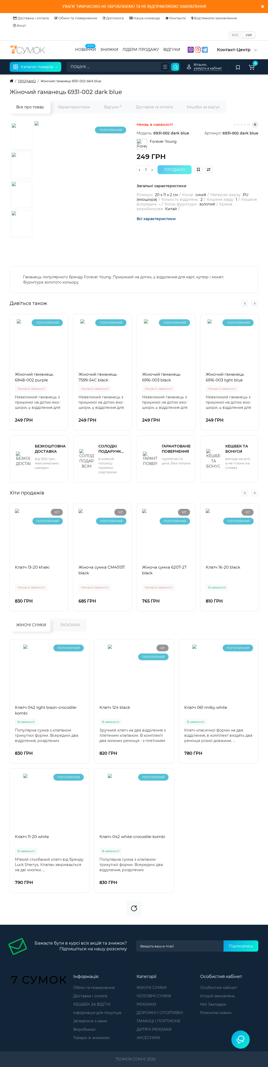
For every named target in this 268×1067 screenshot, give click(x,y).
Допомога (114, 18)
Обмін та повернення (77, 18)
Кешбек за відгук (203, 107)
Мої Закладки (213, 1004)
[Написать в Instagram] (198, 49)
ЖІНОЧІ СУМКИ (31, 625)
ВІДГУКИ (171, 49)
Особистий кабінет (218, 987)
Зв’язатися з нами (90, 1021)
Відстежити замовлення (215, 18)
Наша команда (146, 18)
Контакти (177, 18)
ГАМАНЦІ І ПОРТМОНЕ (158, 1021)
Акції (21, 25)
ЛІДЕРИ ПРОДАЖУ (140, 49)
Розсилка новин (215, 1012)
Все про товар (30, 107)
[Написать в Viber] (191, 49)
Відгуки (113, 106)
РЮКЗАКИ (70, 625)
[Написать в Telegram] (205, 49)
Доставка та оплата (154, 107)
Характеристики (74, 107)
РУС (235, 35)
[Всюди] (165, 67)
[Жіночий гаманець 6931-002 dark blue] (100, 186)
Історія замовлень (217, 996)
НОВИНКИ (85, 49)
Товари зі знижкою (91, 1037)
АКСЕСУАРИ (148, 1037)
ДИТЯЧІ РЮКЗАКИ (154, 1029)
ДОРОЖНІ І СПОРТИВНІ (160, 1012)
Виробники (84, 1029)
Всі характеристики (156, 218)
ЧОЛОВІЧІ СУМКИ (154, 996)
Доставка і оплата (33, 18)
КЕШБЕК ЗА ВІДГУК (92, 1004)
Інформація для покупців (97, 1012)
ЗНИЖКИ (109, 49)
